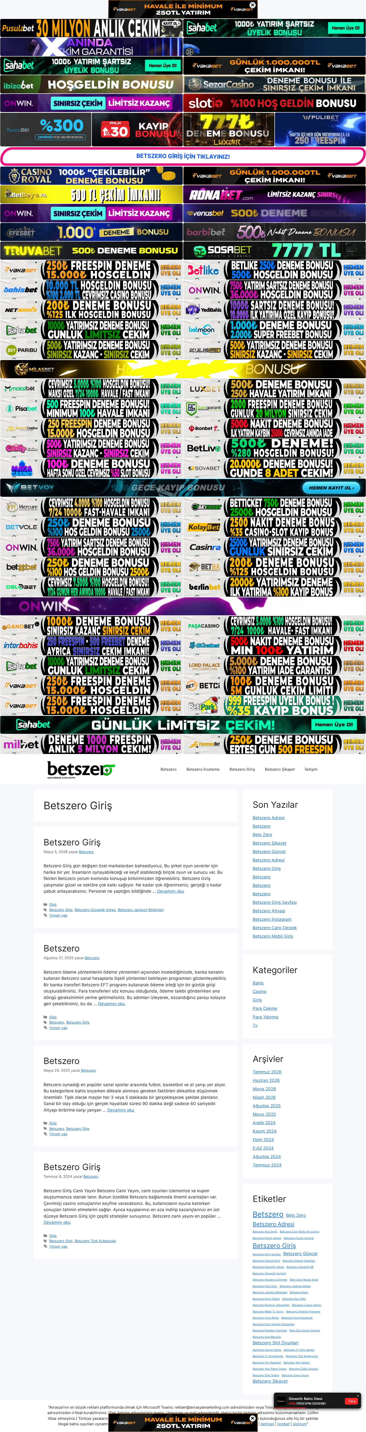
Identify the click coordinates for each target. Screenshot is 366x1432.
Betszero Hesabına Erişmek (270, 1279)
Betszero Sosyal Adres (267, 1350)
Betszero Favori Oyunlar (299, 1238)
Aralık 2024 (264, 1122)
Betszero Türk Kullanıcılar (95, 1241)
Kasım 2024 (265, 1131)
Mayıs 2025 (264, 1114)
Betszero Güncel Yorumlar (299, 1260)
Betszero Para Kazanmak (297, 1317)
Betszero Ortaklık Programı (303, 1311)
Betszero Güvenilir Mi (300, 1267)
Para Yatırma (265, 1016)
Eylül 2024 (263, 1148)
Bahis (258, 983)
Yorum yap (58, 915)
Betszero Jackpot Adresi (295, 1286)
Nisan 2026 (264, 1097)
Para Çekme (265, 1008)
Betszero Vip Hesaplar (267, 1362)
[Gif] (183, 369)
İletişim (311, 769)
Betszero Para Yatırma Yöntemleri (274, 1324)
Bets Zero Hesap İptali (304, 1279)
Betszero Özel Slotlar (266, 1375)
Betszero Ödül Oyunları (303, 1368)
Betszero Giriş (242, 769)
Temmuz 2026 (267, 1071)
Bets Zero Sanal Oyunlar (305, 1330)
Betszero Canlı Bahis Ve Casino (299, 1231)
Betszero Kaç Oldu (294, 1299)
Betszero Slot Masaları (267, 1337)
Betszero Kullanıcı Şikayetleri (271, 1305)
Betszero (169, 769)
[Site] (91, 270)
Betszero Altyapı (269, 910)
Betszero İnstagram (272, 919)
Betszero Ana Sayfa (265, 1231)
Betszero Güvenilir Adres (95, 910)
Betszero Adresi (269, 817)
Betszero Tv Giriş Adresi (299, 1350)
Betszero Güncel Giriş (266, 1260)
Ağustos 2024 (267, 1156)
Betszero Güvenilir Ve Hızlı (269, 1273)
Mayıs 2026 (264, 1088)
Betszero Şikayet (280, 769)
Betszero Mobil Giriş (273, 936)
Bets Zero (262, 834)
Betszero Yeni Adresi (297, 1362)
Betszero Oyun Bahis (266, 1317)
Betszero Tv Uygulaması (268, 1356)
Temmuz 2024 (267, 1165)
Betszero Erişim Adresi (267, 1238)
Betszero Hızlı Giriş (265, 1286)
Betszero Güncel (269, 851)
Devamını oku (170, 891)
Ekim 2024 (263, 1139)
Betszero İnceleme (203, 769)
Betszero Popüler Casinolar (270, 1330)
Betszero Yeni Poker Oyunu (270, 1368)
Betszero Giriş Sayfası (275, 902)
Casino (259, 991)
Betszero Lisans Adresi (306, 1305)
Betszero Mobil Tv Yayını (268, 1311)
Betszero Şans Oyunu (295, 1375)
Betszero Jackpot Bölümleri (141, 910)
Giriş (53, 904)
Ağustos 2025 (267, 1105)
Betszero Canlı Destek (275, 927)
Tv (255, 1025)
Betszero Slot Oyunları (276, 1342)
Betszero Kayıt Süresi (266, 1299)
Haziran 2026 (266, 1080)
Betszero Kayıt (299, 1292)
